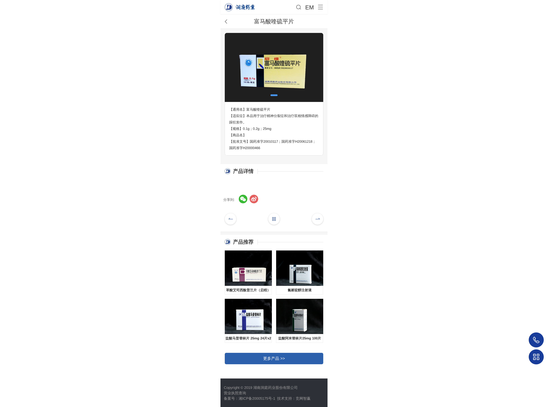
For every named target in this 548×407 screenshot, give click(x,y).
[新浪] (254, 199)
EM (309, 7)
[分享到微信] (243, 199)
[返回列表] (274, 219)
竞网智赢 (303, 398)
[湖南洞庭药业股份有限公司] (240, 5)
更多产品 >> (274, 358)
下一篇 (317, 219)
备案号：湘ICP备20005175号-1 (249, 398)
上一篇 (230, 219)
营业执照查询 (235, 393)
